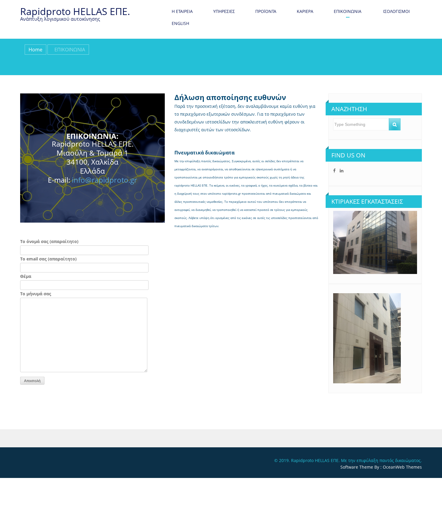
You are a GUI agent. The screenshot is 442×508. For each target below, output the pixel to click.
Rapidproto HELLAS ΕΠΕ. (75, 11)
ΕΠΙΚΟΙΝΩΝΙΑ (347, 11)
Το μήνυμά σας (35, 294)
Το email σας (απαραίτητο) (48, 259)
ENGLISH (180, 23)
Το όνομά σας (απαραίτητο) (49, 241)
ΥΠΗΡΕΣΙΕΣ (224, 11)
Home (35, 49)
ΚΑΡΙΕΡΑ (305, 11)
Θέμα (25, 276)
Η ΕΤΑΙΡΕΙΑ (182, 11)
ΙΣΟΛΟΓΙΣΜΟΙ (396, 11)
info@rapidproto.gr (104, 180)
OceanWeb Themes (402, 467)
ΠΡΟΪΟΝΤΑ (265, 11)
